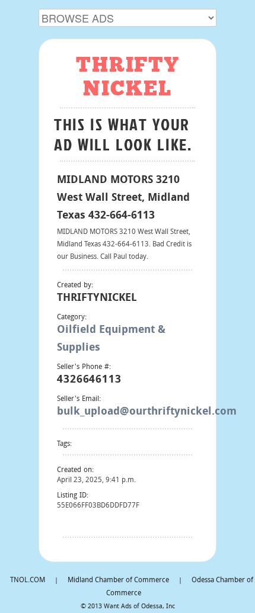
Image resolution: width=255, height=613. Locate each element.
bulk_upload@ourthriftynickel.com (147, 412)
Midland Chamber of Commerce (118, 580)
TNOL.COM (27, 580)
